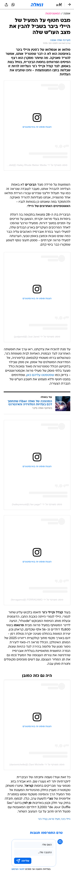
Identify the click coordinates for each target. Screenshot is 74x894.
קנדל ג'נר (42, 819)
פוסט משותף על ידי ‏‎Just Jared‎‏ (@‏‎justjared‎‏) (37, 336)
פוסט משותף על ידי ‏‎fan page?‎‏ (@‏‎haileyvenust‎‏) (37, 504)
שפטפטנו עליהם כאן (40, 375)
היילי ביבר (65, 819)
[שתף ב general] (6, 5)
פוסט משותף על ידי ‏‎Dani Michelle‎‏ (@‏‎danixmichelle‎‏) (37, 764)
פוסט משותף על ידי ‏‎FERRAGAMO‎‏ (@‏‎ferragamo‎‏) (37, 599)
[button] (59, 4)
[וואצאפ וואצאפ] (13, 4)
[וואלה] (37, 4)
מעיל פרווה (54, 819)
